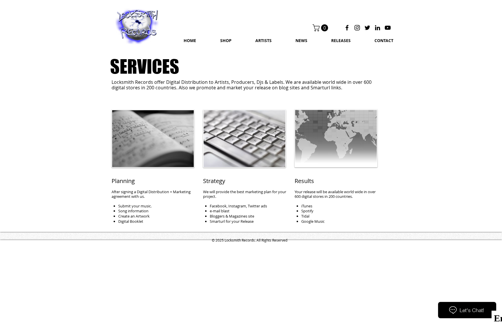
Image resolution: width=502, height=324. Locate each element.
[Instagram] (357, 27)
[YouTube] (387, 27)
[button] (321, 27)
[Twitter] (367, 27)
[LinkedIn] (377, 27)
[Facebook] (347, 27)
